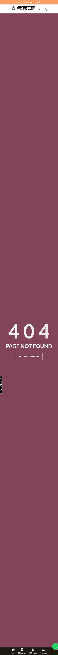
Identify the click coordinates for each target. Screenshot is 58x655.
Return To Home (29, 356)
